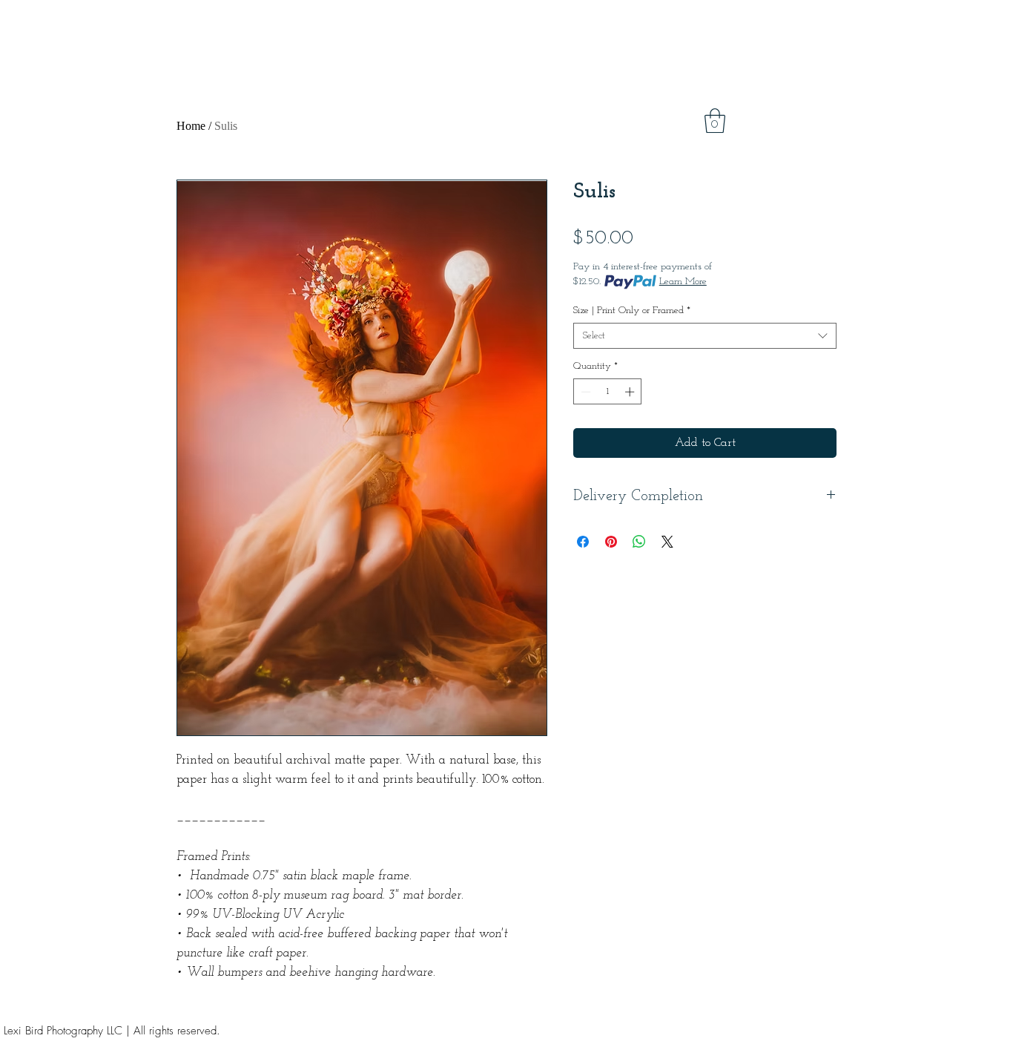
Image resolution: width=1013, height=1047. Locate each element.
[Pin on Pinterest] (611, 542)
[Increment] (631, 391)
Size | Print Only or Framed (631, 310)
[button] (715, 120)
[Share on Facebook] (583, 542)
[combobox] (705, 336)
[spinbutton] (607, 391)
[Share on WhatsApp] (639, 542)
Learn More (683, 281)
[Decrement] (584, 391)
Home (190, 125)
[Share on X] (667, 542)
